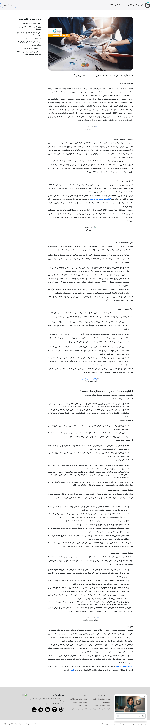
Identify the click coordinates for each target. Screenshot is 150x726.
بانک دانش (106, 702)
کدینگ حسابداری (35, 45)
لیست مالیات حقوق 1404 (32, 48)
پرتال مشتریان (9, 4)
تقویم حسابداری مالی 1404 (32, 23)
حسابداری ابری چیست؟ (33, 38)
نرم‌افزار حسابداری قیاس (124, 666)
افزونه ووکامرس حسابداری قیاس (100, 709)
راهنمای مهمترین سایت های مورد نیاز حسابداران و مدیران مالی (29, 53)
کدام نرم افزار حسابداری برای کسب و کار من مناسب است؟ (28, 34)
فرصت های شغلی (81, 705)
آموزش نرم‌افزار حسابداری (102, 705)
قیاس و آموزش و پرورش (79, 709)
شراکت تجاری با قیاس (80, 702)
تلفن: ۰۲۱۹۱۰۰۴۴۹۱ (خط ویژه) (55, 704)
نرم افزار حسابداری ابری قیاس (101, 699)
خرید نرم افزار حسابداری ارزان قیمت (29, 42)
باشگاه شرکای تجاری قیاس (78, 699)
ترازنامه (107, 199)
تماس (72, 670)
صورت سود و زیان (97, 199)
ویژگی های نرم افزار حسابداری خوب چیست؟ (29, 28)
